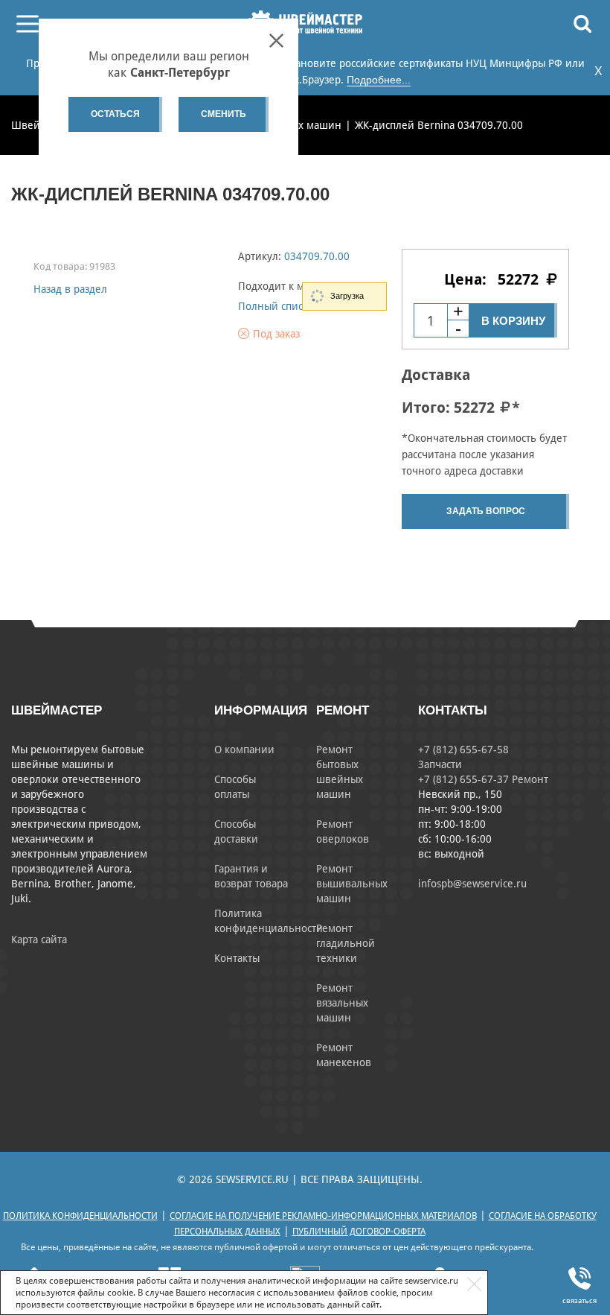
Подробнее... (379, 80)
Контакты (237, 958)
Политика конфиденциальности (80, 1216)
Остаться (115, 114)
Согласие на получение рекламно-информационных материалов (323, 1216)
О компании (244, 749)
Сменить (223, 114)
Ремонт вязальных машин (342, 1003)
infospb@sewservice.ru (472, 884)
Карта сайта (39, 939)
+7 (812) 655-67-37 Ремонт (483, 779)
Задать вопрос (485, 511)
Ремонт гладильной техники (345, 943)
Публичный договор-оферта (359, 1231)
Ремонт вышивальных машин (352, 883)
